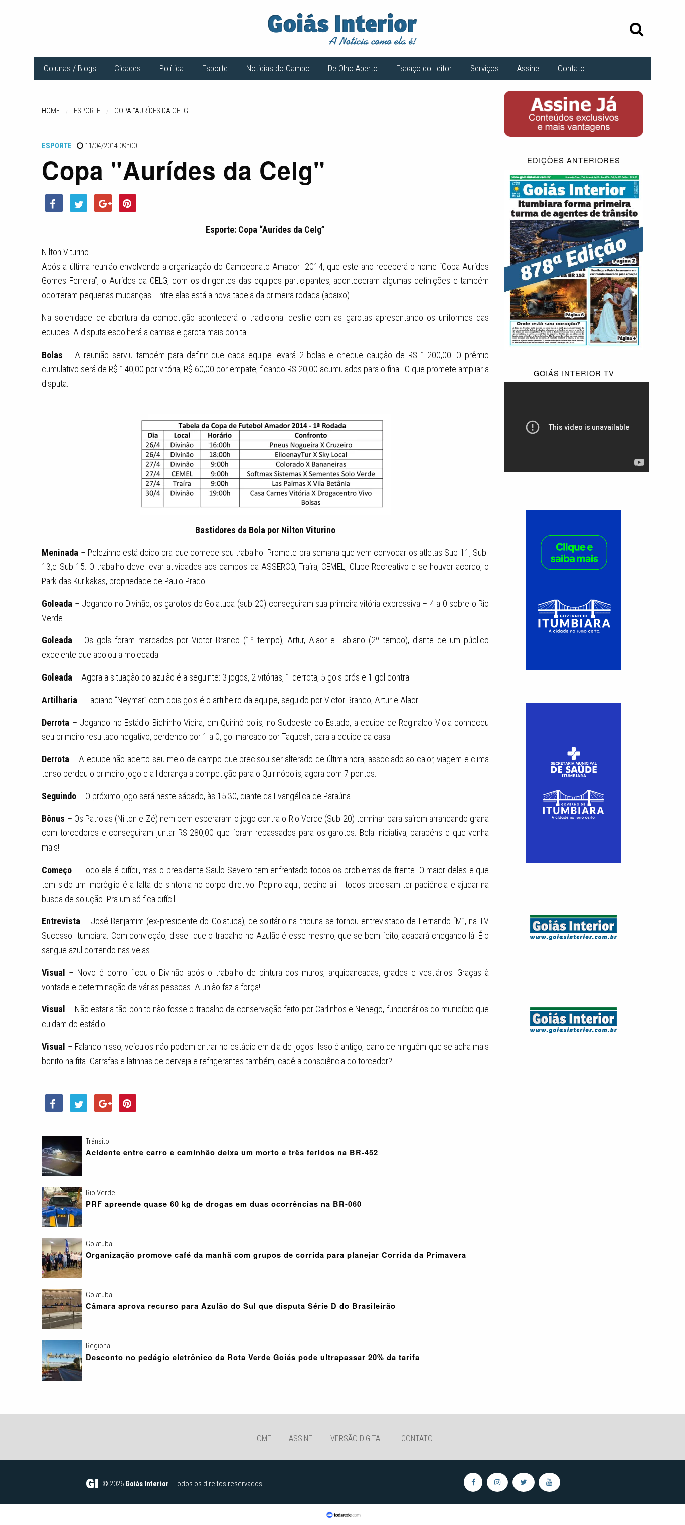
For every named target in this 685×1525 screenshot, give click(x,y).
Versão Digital (357, 1438)
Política (171, 68)
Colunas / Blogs (70, 68)
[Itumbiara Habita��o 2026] (573, 589)
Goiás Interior (147, 1483)
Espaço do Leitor (424, 68)
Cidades (127, 68)
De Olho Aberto (353, 68)
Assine (528, 68)
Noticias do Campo (278, 68)
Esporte (215, 68)
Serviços (484, 68)
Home (261, 1438)
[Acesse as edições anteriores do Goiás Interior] (573, 259)
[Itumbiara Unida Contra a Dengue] (573, 782)
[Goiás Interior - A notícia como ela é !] (342, 28)
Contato (571, 68)
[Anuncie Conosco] (573, 925)
